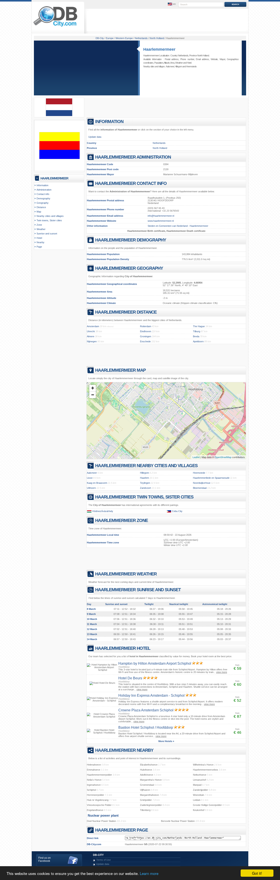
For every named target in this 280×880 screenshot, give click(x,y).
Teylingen (145, 483)
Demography (43, 198)
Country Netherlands (179, 55)
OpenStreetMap (223, 457)
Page (39, 246)
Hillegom (178, 66)
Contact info (43, 194)
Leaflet (196, 457)
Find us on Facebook (44, 859)
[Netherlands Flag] (59, 115)
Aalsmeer (170, 66)
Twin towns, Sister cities (49, 220)
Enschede (145, 341)
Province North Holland (199, 55)
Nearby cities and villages (50, 216)
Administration (44, 189)
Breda (196, 336)
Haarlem (144, 478)
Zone (39, 224)
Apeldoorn (198, 341)
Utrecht (91, 331)
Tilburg (196, 331)
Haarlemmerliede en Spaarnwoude (211, 478)
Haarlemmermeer (159, 49)
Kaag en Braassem (97, 483)
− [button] (92, 395)
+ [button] (92, 388)
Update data (94, 137)
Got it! (257, 873)
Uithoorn (91, 488)
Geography (43, 203)
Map (39, 211)
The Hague (199, 326)
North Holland (160, 148)
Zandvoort (145, 488)
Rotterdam (145, 326)
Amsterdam (93, 326)
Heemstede (191, 66)
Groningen (145, 336)
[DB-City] (55, 26)
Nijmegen (92, 341)
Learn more (149, 873)
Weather (179, 62)
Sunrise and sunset (47, 233)
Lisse (90, 478)
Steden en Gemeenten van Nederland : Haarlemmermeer (178, 226)
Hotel (189, 62)
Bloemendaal (199, 488)
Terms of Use (103, 860)
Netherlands (159, 143)
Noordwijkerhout (201, 483)
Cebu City (177, 511)
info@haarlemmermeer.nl (161, 215)
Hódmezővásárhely (102, 511)
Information (42, 185)
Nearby (40, 242)
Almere (90, 336)
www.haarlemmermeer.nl (161, 221)
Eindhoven (145, 331)
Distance (41, 207)
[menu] (171, 4)
